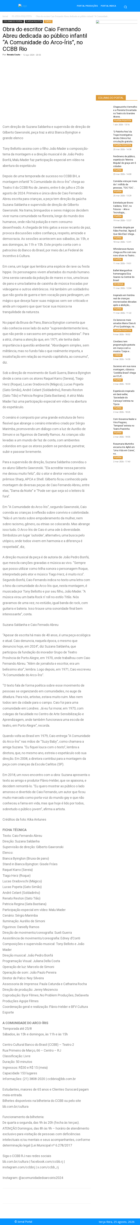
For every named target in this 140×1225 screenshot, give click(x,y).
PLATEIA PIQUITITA (22, 16)
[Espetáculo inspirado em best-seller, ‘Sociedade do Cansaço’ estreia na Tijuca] (103, 394)
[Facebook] (45, 1195)
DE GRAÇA (118, 284)
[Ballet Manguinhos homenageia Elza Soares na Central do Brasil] (103, 274)
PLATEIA (118, 170)
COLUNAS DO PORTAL (13, 21)
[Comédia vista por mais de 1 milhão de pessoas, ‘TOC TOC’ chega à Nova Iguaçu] (103, 185)
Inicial (5, 16)
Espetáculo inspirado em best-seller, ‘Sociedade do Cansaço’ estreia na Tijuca (123, 397)
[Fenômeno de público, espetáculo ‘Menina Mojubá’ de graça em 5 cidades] (103, 160)
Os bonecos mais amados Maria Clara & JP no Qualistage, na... (124, 323)
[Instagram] (73, 1222)
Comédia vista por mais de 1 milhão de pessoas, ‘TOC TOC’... (125, 184)
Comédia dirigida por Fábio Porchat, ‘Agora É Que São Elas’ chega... (124, 230)
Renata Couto (13, 55)
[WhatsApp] (36, 1195)
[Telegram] (62, 1195)
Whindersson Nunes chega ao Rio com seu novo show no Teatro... (124, 252)
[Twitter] (53, 1195)
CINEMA (117, 355)
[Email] (70, 1195)
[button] (125, 7)
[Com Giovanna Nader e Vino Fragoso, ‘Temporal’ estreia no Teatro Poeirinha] (103, 423)
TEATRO (48, 21)
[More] (79, 1195)
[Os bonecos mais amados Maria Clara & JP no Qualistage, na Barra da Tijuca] (103, 323)
